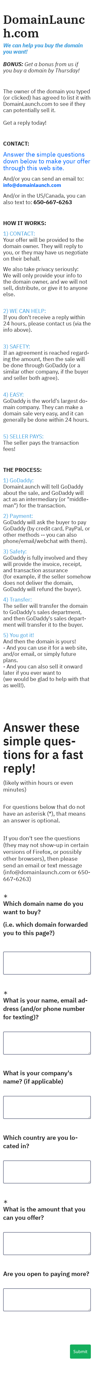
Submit (80, 1351)
